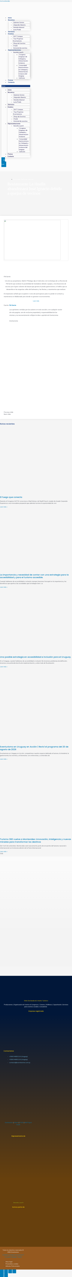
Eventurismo (9, 1122)
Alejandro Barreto (19, 25)
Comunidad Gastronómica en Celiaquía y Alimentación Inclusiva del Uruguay (23, 70)
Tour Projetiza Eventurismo (18, 40)
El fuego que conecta (11, 497)
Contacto (11, 82)
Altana (16, 1122)
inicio (10, 18)
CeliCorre (22, 78)
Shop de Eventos (19, 43)
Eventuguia (16, 179)
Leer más (36, 301)
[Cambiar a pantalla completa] (10, 1271)
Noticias (30, 179)
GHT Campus (18, 36)
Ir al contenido (5, 1)
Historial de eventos (20, 48)
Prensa (10, 80)
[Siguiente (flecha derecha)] (6, 1275)
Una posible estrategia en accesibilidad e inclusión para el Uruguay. (35, 657)
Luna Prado (17, 30)
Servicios (11, 32)
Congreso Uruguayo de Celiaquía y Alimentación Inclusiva (23, 59)
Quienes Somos (18, 22)
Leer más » (3, 507)
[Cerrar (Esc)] (2, 1271)
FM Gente (24, 179)
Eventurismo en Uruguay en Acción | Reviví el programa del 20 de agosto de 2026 (34, 748)
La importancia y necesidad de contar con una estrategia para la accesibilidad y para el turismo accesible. (34, 576)
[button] (15, 86)
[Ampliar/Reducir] (14, 1271)
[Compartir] (6, 1271)
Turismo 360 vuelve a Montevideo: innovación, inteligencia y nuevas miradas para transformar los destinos (35, 840)
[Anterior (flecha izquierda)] (2, 1275)
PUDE (21, 1122)
